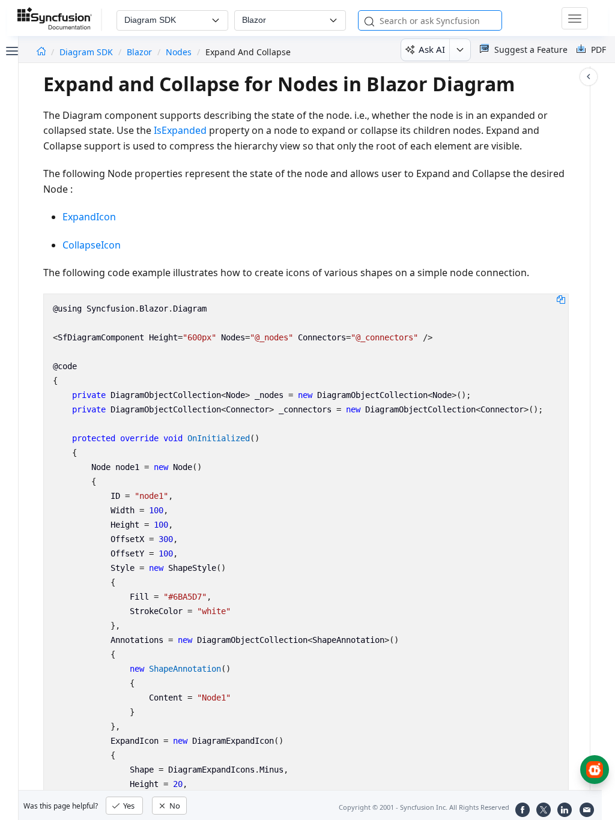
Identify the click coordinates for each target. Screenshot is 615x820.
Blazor (139, 52)
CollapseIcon (91, 245)
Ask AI (432, 49)
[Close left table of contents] (11, 50)
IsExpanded (180, 130)
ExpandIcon (89, 216)
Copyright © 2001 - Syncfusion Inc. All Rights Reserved (424, 807)
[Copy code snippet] (561, 299)
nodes (179, 52)
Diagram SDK (87, 52)
